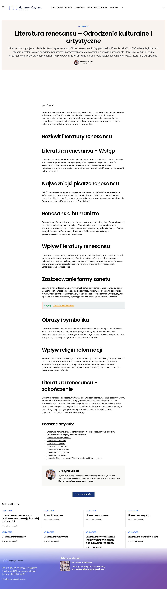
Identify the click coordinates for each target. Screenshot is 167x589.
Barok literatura (53, 515)
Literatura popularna (57, 455)
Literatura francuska (56, 440)
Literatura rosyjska (139, 515)
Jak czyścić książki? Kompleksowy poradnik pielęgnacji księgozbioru (88, 567)
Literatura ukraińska (14, 536)
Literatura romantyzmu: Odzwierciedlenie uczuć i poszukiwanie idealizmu (81, 432)
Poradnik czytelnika (82, 562)
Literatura (83, 26)
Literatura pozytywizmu (58, 452)
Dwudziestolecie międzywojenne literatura (66, 434)
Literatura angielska (56, 443)
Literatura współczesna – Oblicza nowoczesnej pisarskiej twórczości (20, 518)
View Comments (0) (83, 494)
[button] (3, 7)
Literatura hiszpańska (57, 446)
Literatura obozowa (97, 515)
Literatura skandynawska (59, 437)
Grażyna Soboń (86, 61)
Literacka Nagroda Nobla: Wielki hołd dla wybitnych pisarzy (75, 458)
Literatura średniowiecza (143, 536)
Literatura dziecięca (56, 536)
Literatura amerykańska (58, 449)
